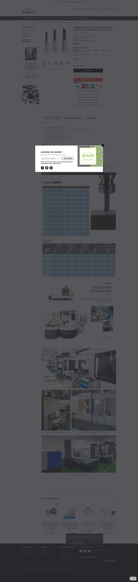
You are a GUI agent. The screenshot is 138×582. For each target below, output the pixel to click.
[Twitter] (47, 167)
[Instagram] (51, 167)
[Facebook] (42, 167)
